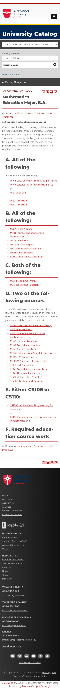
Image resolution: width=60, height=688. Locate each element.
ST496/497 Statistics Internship (26, 381)
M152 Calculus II (18, 200)
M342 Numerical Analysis (23, 341)
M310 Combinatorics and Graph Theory (31, 325)
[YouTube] (33, 657)
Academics (8, 503)
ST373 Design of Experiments (26, 373)
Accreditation (40, 676)
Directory (7, 579)
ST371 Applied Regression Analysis (28, 369)
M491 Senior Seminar (21, 252)
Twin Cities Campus (14, 602)
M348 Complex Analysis (23, 349)
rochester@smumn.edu (14, 625)
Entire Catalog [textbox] (11, 58)
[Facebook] (12, 657)
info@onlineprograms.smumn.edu (19, 640)
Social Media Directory (30, 662)
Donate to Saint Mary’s (13, 559)
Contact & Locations (12, 514)
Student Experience (12, 511)
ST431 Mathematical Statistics (26, 377)
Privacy (46, 672)
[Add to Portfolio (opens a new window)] (47, 92)
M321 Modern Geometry (23, 281)
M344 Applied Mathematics (25, 345)
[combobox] (30, 44)
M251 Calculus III (19, 204)
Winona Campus (12, 587)
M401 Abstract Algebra (22, 244)
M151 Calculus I (18, 192)
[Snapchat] (47, 657)
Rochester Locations (16, 617)
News (5, 571)
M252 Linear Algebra (21, 229)
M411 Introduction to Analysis (25, 248)
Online (6, 631)
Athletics (6, 507)
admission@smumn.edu (14, 595)
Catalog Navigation (15, 82)
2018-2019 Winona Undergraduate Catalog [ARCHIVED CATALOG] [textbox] (30, 44)
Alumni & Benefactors (13, 545)
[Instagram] (40, 657)
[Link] (16, 13)
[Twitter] (19, 657)
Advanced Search (11, 74)
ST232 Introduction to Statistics (27, 256)
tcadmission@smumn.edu (15, 610)
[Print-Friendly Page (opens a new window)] (51, 92)
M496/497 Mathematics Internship (28, 361)
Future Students (10, 537)
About (5, 495)
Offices (5, 575)
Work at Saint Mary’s (12, 563)
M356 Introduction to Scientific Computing (33, 353)
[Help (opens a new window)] (55, 92)
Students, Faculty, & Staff (14, 541)
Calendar (6, 567)
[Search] (55, 65)
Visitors (5, 549)
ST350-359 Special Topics (23, 365)
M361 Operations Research (24, 285)
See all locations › (11, 646)
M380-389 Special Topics (23, 357)
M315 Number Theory (21, 329)
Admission (7, 499)
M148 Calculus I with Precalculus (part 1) (31, 180)
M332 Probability (19, 240)
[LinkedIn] (26, 657)
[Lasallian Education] (30, 525)
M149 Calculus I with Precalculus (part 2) (31, 184)
